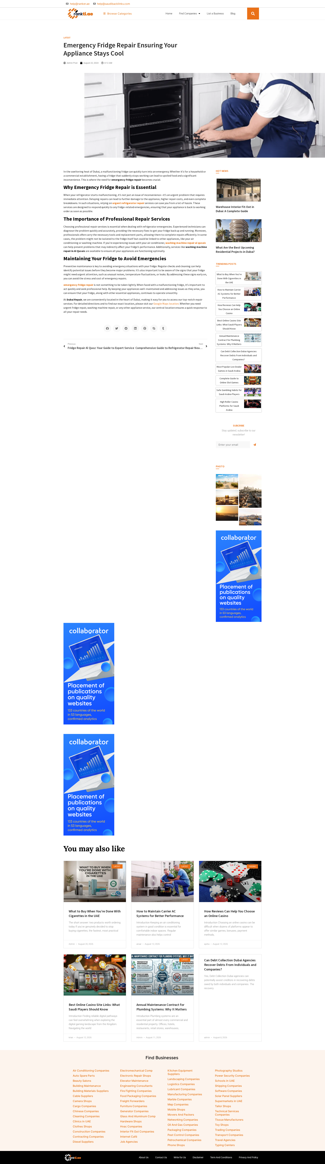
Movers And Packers (181, 1114)
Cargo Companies (84, 1106)
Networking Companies (183, 1119)
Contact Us (161, 1157)
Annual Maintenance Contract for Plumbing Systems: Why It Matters (229, 340)
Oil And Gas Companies (183, 1124)
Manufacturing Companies (185, 1094)
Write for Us (180, 1157)
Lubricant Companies (181, 1089)
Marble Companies (180, 1099)
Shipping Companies (228, 1085)
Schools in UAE (225, 1080)
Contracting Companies (88, 1136)
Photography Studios (229, 1070)
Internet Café (128, 1136)
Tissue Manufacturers (229, 1119)
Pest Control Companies (183, 1135)
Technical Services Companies (227, 1112)
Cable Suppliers (83, 1096)
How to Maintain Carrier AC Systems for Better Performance (229, 293)
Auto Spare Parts (84, 1075)
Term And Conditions (221, 1157)
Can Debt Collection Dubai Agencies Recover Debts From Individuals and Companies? (238, 355)
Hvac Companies (131, 1126)
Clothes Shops (82, 1126)
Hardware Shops (131, 1121)
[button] (253, 13)
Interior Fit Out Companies (137, 1131)
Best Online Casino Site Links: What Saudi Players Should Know (229, 324)
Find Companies (188, 13)
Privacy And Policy (248, 1157)
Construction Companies (89, 1131)
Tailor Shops (223, 1106)
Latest (66, 38)
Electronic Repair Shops (135, 1075)
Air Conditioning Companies (91, 1070)
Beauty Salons (82, 1080)
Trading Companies (227, 1129)
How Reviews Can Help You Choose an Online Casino (229, 309)
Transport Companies (229, 1135)
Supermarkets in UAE (228, 1101)
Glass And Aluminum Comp (138, 1116)
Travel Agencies (225, 1140)
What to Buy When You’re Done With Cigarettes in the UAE (229, 278)
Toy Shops (222, 1124)
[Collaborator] (239, 621)
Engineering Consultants (136, 1085)
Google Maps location (166, 303)
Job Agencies (129, 1141)
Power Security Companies (232, 1075)
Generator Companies (134, 1111)
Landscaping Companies (184, 1079)
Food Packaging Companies (138, 1096)
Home (169, 13)
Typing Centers (225, 1145)
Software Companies (228, 1091)
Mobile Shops (176, 1109)
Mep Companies (178, 1104)
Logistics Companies (181, 1084)
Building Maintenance (87, 1085)
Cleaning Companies (86, 1116)
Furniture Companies (133, 1106)
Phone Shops (176, 1145)
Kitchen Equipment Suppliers (180, 1072)
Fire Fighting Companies (136, 1091)
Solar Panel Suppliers (228, 1096)
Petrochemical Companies (184, 1140)
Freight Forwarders (132, 1101)
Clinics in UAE (82, 1121)
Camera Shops (82, 1101)
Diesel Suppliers (83, 1141)
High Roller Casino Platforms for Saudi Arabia (229, 405)
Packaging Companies (182, 1129)
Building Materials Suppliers (91, 1091)
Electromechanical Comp (136, 1070)
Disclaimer (198, 1157)
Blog (233, 13)
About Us (143, 1157)
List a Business (215, 13)
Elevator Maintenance (134, 1080)
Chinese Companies (86, 1111)
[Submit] (254, 444)
